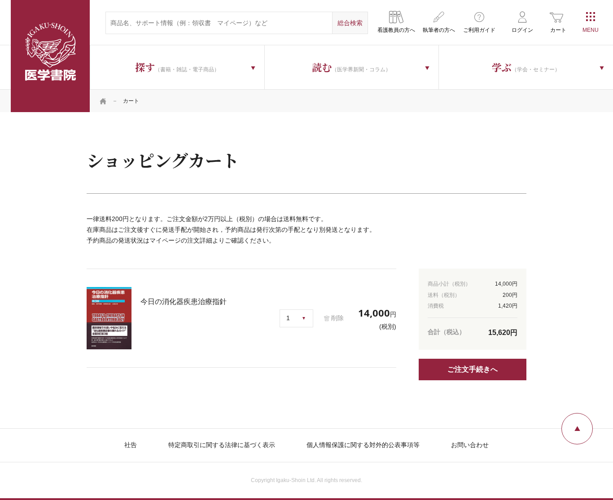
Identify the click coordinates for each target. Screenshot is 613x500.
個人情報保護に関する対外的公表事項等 (363, 444)
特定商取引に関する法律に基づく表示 (221, 444)
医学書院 (50, 56)
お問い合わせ (470, 444)
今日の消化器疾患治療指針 (183, 301)
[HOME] (103, 101)
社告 (130, 444)
